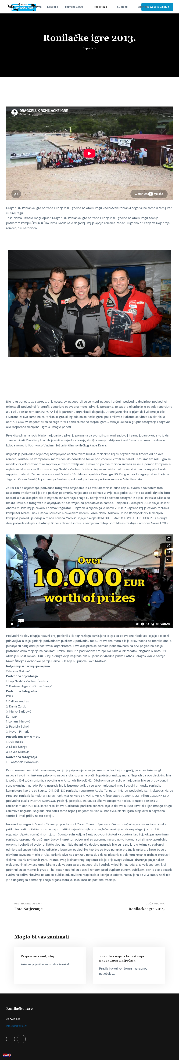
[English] (9, 1055)
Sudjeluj (122, 7)
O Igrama (36, 7)
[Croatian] (5, 1055)
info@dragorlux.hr (16, 1026)
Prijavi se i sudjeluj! (157, 6)
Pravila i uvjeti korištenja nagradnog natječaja (121, 958)
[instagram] (21, 1039)
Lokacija (52, 7)
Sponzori (143, 7)
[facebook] (10, 1039)
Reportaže (100, 7)
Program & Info (74, 7)
